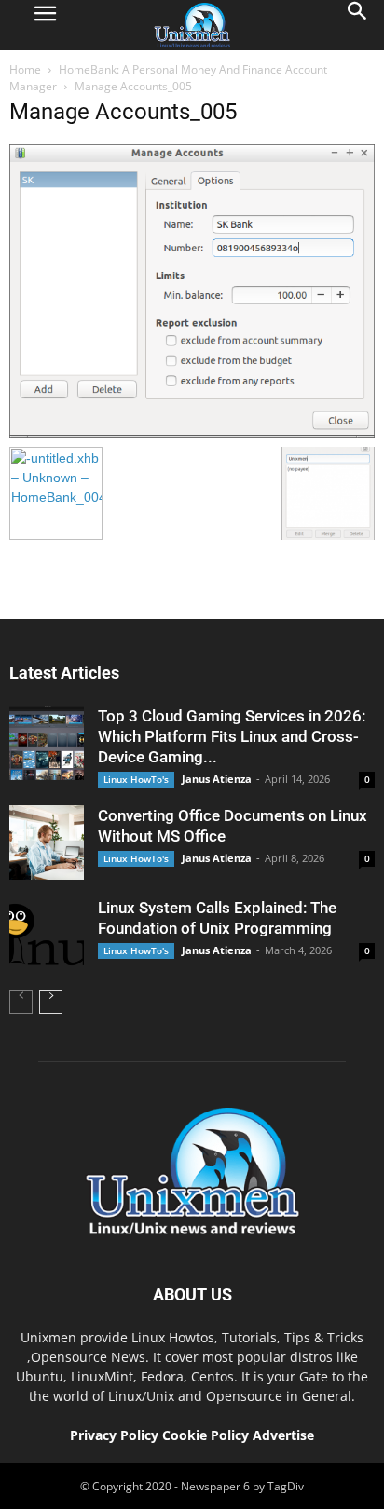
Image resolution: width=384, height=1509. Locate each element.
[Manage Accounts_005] (192, 432)
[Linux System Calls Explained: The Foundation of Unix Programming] (46, 934)
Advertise (283, 1435)
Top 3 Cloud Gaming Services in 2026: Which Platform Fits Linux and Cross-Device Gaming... (231, 736)
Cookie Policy (207, 1435)
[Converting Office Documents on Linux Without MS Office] (46, 842)
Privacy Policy (114, 1435)
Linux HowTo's (136, 779)
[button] (358, 25)
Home (25, 69)
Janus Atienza (217, 779)
